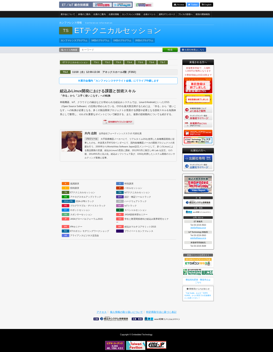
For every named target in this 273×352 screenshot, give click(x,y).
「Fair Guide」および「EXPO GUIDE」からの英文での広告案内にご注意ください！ (198, 295)
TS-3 (118, 62)
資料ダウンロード (167, 14)
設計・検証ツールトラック (134, 197)
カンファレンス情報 (131, 14)
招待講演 (72, 188)
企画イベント (149, 14)
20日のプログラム (144, 40)
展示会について (68, 14)
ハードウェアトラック (132, 201)
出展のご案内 (99, 14)
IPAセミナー (73, 226)
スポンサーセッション (78, 214)
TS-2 (107, 62)
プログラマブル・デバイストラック (85, 205)
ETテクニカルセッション (75, 62)
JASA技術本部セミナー (133, 214)
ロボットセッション (77, 210)
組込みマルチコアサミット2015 (137, 226)
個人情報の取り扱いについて (126, 312)
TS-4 (129, 62)
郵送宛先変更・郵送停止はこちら (198, 281)
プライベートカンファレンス (138, 231)
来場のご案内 (84, 14)
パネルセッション (130, 188)
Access (180, 4)
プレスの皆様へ (185, 14)
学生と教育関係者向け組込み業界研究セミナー (142, 220)
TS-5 (140, 62)
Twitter (194, 4)
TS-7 (162, 62)
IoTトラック (127, 205)
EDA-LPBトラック (79, 201)
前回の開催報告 (203, 14)
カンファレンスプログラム (74, 40)
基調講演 (72, 183)
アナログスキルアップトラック (82, 197)
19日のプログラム (122, 40)
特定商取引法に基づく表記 (161, 312)
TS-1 (96, 62)
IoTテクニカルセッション (134, 192)
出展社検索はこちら (194, 49)
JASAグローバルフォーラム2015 (84, 219)
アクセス (102, 312)
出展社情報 (114, 14)
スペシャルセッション (133, 210)
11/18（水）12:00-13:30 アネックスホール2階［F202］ (104, 72)
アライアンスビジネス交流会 (81, 235)
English (208, 4)
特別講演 (126, 183)
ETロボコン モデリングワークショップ (86, 231)
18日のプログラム (100, 40)
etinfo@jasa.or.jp (198, 227)
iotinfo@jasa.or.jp (198, 238)
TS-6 (151, 62)
